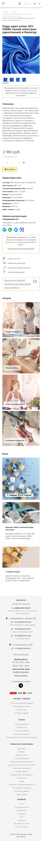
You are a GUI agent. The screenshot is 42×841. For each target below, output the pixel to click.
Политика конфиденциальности (21, 785)
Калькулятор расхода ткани (21, 762)
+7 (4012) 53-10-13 (22, 648)
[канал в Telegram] (4, 230)
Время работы (21, 659)
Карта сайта (22, 794)
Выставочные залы (21, 824)
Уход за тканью (21, 827)
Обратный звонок (21, 654)
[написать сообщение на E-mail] (16, 230)
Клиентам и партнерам (21, 744)
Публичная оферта (22, 791)
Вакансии (22, 820)
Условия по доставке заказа (17, 284)
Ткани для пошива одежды (21, 703)
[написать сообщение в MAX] (22, 230)
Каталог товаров (21, 699)
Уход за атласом (11, 287)
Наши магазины (21, 676)
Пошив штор (11, 368)
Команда (21, 814)
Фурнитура (21, 710)
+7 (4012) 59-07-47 (22, 629)
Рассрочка (21, 778)
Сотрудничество (22, 807)
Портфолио (21, 810)
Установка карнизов (14, 440)
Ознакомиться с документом (21, 248)
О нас (21, 804)
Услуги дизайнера (14, 404)
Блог (22, 817)
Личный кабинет (22, 771)
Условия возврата (21, 758)
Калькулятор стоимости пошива (21, 765)
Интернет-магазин (21, 604)
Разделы (21, 799)
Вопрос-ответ (21, 755)
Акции (21, 781)
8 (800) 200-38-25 (22, 608)
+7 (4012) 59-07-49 (22, 622)
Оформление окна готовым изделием (21, 737)
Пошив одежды (12, 332)
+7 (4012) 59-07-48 (22, 636)
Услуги (21, 720)
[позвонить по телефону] (10, 230)
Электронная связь (21, 669)
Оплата (22, 752)
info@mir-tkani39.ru (21, 672)
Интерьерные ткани (21, 706)
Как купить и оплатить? (14, 280)
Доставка (22, 749)
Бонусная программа (21, 768)
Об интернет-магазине (21, 788)
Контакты (21, 600)
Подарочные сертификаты (21, 775)
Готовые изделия (21, 713)
